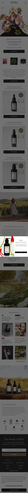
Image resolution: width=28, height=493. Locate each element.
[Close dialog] (26, 237)
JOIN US (21, 252)
